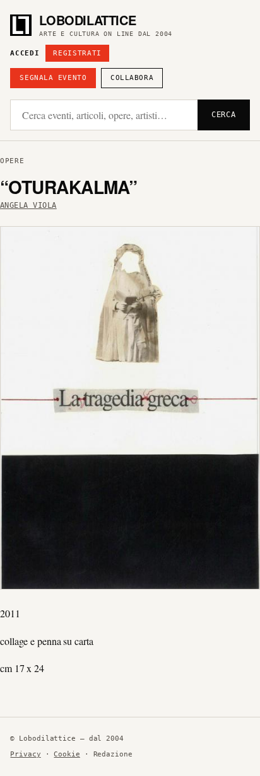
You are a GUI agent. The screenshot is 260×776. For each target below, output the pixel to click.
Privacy (25, 754)
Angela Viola (28, 205)
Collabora (131, 78)
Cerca (223, 114)
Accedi (24, 53)
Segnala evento (53, 78)
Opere (12, 161)
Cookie (67, 754)
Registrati (77, 53)
